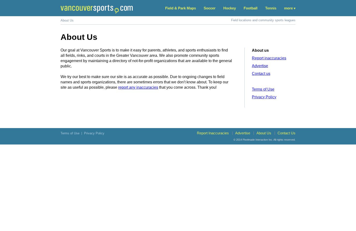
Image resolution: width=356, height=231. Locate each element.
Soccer (210, 8)
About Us (263, 133)
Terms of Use (263, 89)
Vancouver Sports (97, 9)
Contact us (261, 74)
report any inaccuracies (138, 87)
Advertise (260, 66)
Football (250, 8)
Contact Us (286, 133)
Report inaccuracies (269, 58)
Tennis (270, 8)
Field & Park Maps (180, 8)
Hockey (229, 8)
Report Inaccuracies (213, 133)
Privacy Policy (264, 97)
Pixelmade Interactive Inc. (258, 139)
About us (260, 50)
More (288, 8)
